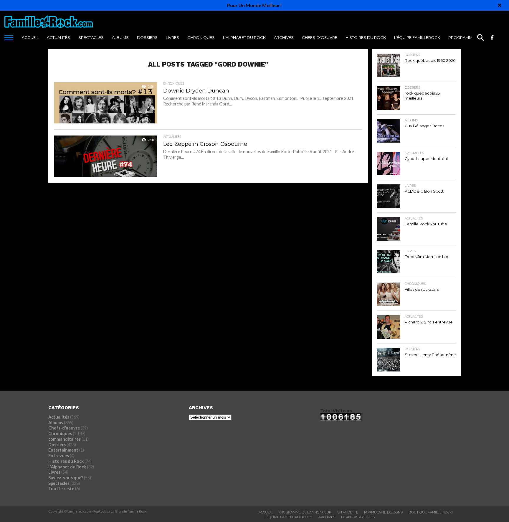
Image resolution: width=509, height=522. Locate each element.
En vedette (347, 512)
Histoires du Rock (366, 37)
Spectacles (91, 37)
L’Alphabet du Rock (244, 37)
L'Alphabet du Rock (67, 466)
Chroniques (201, 37)
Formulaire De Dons (383, 512)
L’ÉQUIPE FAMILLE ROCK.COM (289, 517)
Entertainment (63, 449)
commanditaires (64, 439)
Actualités (58, 37)
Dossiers (147, 37)
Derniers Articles (358, 517)
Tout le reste (61, 488)
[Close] (499, 5)
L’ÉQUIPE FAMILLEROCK (417, 37)
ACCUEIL (30, 37)
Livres (172, 37)
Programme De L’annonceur (304, 512)
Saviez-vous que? (65, 477)
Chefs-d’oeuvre (319, 37)
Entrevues (58, 455)
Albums (120, 37)
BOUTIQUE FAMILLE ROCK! (431, 512)
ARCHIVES (284, 37)
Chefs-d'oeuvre (64, 427)
